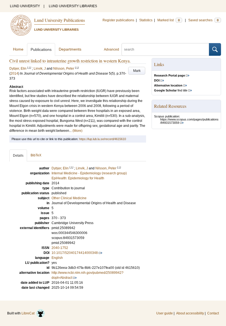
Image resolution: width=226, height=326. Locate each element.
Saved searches (203, 20)
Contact (213, 313)
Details (18, 155)
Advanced (111, 49)
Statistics (145, 20)
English (57, 258)
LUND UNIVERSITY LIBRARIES (73, 6)
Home (18, 49)
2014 (14, 73)
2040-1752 (60, 248)
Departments (70, 49)
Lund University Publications (59, 20)
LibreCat (28, 313)
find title (170, 90)
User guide (164, 313)
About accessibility (190, 313)
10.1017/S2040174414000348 (75, 253)
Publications (41, 49)
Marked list (168, 20)
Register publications (118, 20)
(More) (77, 131)
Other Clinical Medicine (69, 198)
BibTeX (36, 155)
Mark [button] (137, 71)
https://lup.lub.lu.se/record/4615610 (102, 139)
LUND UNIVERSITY (25, 6)
